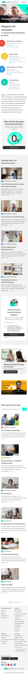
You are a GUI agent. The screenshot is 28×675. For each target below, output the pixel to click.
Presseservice (18, 612)
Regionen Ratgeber (19, 623)
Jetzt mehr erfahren (10, 371)
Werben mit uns (18, 647)
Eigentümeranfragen (20, 639)
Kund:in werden (20, 650)
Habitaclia (17, 631)
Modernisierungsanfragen (21, 645)
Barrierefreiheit (5, 615)
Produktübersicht (19, 635)
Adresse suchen (19, 619)
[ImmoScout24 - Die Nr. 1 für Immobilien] (8, 669)
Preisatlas (17, 617)
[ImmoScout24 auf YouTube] (8, 665)
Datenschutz (4, 641)
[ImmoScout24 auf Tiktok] (11, 665)
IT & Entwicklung (19, 615)
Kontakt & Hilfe (18, 610)
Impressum (4, 617)
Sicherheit (3, 643)
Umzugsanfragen (19, 643)
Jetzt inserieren (14, 147)
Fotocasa (17, 629)
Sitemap (3, 614)
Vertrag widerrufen (19, 621)
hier (19, 331)
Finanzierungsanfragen (20, 641)
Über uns (3, 610)
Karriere (3, 612)
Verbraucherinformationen (7, 639)
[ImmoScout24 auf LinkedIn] (14, 665)
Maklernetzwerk (18, 637)
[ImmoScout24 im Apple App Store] (5, 659)
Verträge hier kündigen (20, 614)
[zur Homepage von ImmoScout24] (6, 2)
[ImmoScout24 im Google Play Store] (13, 659)
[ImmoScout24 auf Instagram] (5, 665)
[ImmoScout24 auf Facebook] (2, 665)
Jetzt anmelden (14, 334)
